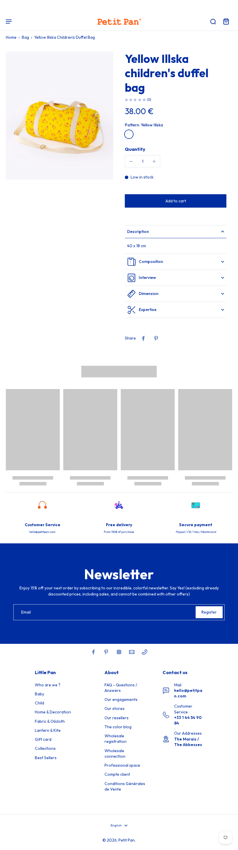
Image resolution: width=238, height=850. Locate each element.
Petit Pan (126, 840)
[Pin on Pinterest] (156, 338)
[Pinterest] (106, 652)
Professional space (122, 765)
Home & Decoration (53, 712)
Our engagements (121, 699)
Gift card (43, 739)
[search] (213, 21)
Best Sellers (46, 757)
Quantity (135, 149)
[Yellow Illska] (129, 134)
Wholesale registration (115, 738)
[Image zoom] (59, 116)
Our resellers (116, 717)
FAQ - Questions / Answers (120, 687)
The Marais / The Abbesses (188, 741)
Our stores (114, 708)
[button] (175, 201)
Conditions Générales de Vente (124, 786)
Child (39, 703)
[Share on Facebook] (143, 338)
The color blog (117, 726)
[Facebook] (93, 652)
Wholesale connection (114, 753)
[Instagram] (119, 652)
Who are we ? (47, 685)
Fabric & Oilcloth (50, 721)
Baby (39, 694)
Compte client (117, 774)
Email (26, 612)
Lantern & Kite (48, 730)
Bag (25, 37)
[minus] (131, 161)
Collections (45, 748)
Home (11, 37)
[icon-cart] (225, 21)
